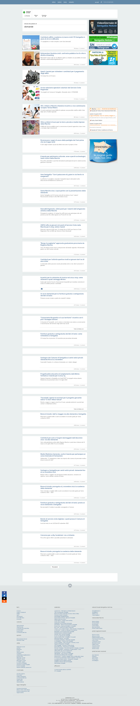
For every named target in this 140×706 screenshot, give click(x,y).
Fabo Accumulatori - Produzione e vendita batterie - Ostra (67, 649)
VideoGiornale (20, 627)
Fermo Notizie (95, 625)
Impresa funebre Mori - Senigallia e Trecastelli (64, 637)
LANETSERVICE (58, 703)
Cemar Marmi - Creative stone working (63, 620)
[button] (97, 2)
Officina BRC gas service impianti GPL (63, 650)
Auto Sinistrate (95, 655)
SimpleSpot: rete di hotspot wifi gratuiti (63, 623)
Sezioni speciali (20, 682)
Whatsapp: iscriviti (21, 657)
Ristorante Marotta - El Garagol (61, 638)
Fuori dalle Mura (20, 617)
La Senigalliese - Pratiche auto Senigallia (63, 641)
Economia (19, 619)
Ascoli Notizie (95, 624)
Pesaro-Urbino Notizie (97, 628)
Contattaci (19, 653)
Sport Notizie (95, 657)
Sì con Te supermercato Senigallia (62, 635)
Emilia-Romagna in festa (97, 637)
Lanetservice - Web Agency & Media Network (64, 610)
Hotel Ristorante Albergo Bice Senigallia (63, 654)
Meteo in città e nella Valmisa (23, 689)
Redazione (19, 649)
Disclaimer (73, 703)
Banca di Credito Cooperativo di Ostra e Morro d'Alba (66, 613)
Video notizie (19, 680)
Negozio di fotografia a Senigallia (61, 643)
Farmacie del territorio (22, 688)
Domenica (44, 16)
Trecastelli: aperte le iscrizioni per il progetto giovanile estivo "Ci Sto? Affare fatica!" (61, 399)
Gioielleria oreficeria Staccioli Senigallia (63, 661)
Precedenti (55, 567)
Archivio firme (20, 656)
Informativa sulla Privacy (87, 703)
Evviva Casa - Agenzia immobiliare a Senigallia (65, 626)
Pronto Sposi (95, 659)
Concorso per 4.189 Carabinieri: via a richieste (57, 535)
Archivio (18, 648)
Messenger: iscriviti (21, 660)
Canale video (20, 679)
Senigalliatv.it (95, 612)
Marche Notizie (95, 621)
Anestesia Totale (20, 640)
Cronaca (19, 610)
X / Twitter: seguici (21, 661)
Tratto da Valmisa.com (79, 328)
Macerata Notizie (96, 627)
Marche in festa (95, 634)
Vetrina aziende (20, 652)
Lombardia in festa (96, 641)
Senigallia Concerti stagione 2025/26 (62, 660)
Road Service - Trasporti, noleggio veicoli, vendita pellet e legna (69, 656)
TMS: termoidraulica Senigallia (61, 612)
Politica (18, 613)
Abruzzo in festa (96, 636)
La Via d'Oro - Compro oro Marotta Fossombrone (65, 630)
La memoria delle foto (21, 632)
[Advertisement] (103, 79)
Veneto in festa (95, 648)
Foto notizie (19, 675)
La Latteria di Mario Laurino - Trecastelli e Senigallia (66, 659)
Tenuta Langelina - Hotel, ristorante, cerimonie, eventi (66, 642)
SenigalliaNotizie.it (96, 610)
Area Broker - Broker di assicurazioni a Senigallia (65, 624)
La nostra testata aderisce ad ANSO (62, 669)
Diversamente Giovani (22, 639)
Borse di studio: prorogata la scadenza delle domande (61, 551)
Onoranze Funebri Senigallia (23, 664)
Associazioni (19, 616)
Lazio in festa (95, 640)
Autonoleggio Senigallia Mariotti (61, 616)
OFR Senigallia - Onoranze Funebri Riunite (64, 645)
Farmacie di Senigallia (22, 663)
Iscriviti (18, 650)
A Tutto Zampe (20, 629)
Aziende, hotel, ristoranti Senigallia (62, 634)
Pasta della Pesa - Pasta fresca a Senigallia (64, 646)
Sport (18, 615)
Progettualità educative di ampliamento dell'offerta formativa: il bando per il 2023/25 (59, 375)
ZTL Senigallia (57, 671)
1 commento (82, 185)
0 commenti (81, 48)
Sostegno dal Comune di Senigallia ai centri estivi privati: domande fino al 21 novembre (61, 358)
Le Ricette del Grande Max (23, 628)
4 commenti (82, 64)
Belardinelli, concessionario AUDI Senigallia (64, 631)
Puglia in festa (95, 644)
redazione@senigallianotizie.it (23, 655)
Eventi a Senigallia (21, 666)
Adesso (36, 16)
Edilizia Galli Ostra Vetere (60, 619)
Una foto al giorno (21, 673)
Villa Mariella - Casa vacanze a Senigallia (63, 653)
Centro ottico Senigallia (59, 622)
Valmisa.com (95, 613)
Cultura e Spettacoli (21, 612)
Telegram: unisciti (21, 659)
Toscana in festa (96, 645)
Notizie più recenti (21, 646)
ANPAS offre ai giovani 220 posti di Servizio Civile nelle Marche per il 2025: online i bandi (60, 226)
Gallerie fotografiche (21, 676)
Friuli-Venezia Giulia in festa (98, 639)
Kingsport (94, 656)
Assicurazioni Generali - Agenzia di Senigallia (64, 617)
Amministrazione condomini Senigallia (63, 632)
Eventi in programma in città (23, 691)
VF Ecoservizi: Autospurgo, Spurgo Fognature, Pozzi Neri (67, 657)
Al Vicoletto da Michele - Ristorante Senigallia (64, 639)
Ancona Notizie (95, 622)
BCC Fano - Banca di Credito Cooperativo (64, 627)
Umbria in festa (95, 647)
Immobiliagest (95, 660)
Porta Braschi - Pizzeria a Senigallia (62, 652)
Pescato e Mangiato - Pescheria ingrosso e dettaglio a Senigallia (69, 648)
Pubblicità (79, 703)
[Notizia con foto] (41, 289)
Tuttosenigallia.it (95, 615)
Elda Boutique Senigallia (59, 663)
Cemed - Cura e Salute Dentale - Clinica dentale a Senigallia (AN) (69, 628)
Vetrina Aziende (20, 625)
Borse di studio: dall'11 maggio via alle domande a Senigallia (63, 414)
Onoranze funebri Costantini (60, 615)
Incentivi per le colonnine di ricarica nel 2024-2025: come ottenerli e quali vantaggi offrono (61, 278)
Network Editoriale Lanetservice (24, 667)
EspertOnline (20, 631)
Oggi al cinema (20, 692)
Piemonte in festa (96, 643)
